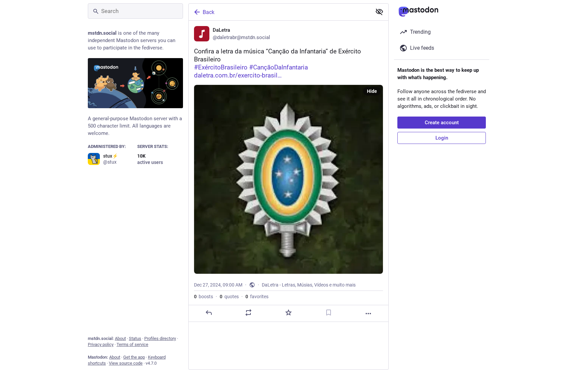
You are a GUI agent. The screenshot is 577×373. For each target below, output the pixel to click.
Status (135, 338)
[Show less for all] (379, 12)
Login (441, 138)
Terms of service (132, 344)
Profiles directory (160, 338)
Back (208, 12)
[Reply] (209, 313)
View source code (126, 363)
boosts (203, 296)
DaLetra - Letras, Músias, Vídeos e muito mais (309, 285)
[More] (368, 314)
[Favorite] (288, 313)
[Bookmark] (329, 313)
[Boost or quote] (248, 313)
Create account (442, 123)
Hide (372, 91)
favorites (256, 296)
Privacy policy (101, 344)
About (120, 338)
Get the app (134, 357)
